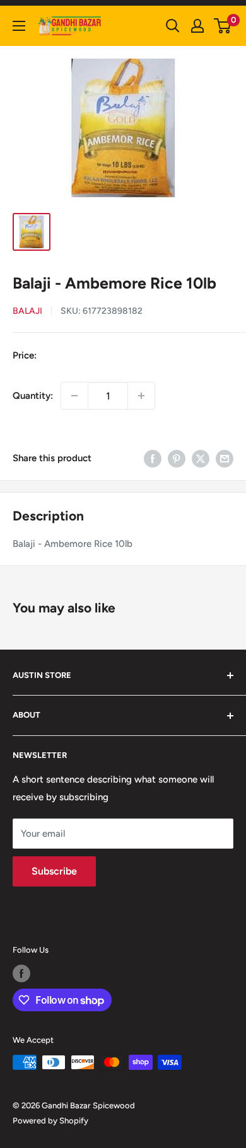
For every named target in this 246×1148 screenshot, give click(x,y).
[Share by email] (224, 458)
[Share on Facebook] (152, 458)
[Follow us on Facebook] (21, 973)
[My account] (197, 26)
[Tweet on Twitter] (200, 458)
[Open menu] (19, 26)
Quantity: (33, 395)
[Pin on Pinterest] (176, 458)
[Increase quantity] (141, 395)
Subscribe (54, 871)
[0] (223, 25)
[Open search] (173, 26)
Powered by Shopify (50, 1120)
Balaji (27, 311)
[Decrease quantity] (74, 395)
